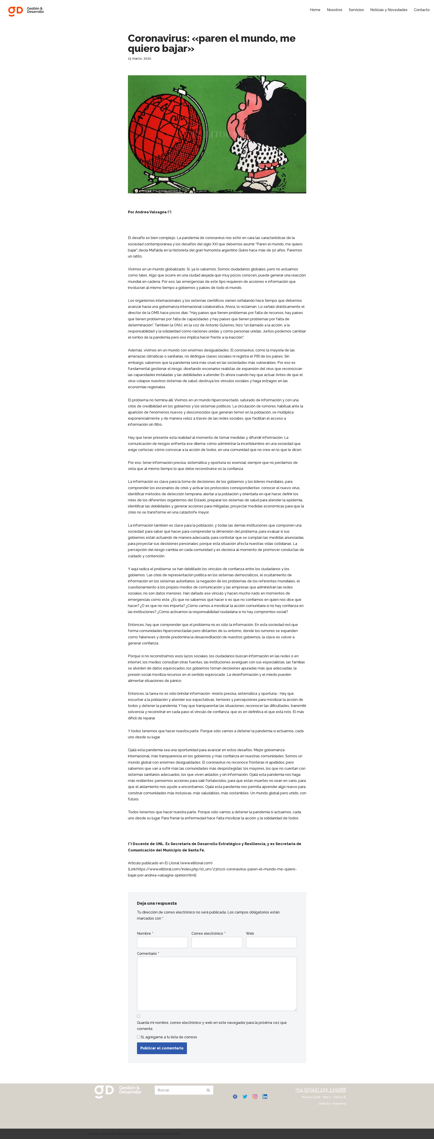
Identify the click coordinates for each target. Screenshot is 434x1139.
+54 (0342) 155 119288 (320, 1090)
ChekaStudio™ (172, 1133)
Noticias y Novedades (389, 10)
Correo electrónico (208, 933)
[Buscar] (208, 1090)
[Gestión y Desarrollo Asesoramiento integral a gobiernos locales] (26, 10)
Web (250, 933)
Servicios (356, 10)
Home (315, 10)
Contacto (422, 10)
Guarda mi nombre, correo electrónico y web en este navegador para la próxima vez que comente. (212, 1025)
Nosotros (334, 10)
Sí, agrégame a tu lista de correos (168, 1037)
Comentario (148, 953)
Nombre (145, 933)
